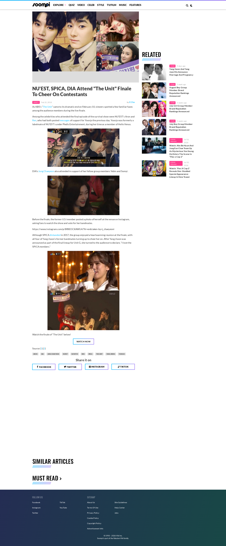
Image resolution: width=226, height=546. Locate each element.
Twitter (71, 367)
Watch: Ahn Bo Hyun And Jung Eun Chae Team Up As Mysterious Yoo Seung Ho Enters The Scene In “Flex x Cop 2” (181, 151)
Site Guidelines (121, 502)
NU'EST (65, 354)
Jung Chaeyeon (46, 171)
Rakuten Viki (118, 538)
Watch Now (84, 341)
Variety (36, 102)
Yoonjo (122, 354)
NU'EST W (75, 354)
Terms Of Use (92, 508)
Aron (35, 354)
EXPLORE (58, 5)
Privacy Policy (93, 513)
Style (100, 5)
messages (65, 120)
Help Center (120, 508)
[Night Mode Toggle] (191, 6)
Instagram (97, 366)
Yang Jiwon (110, 354)
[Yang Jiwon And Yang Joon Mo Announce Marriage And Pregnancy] (154, 72)
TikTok (62, 502)
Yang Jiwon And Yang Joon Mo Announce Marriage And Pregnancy (181, 72)
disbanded (55, 235)
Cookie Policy (93, 518)
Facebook (45, 367)
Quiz (72, 5)
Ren (34, 120)
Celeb (91, 5)
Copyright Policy (94, 523)
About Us (91, 502)
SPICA (90, 354)
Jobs (116, 513)
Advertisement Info (95, 528)
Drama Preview (173, 140)
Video (81, 5)
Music (123, 5)
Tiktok (124, 366)
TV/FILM (111, 5)
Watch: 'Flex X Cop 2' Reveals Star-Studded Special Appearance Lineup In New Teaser (179, 172)
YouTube (63, 508)
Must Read (45, 478)
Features (135, 5)
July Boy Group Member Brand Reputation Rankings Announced (181, 127)
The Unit (47, 106)
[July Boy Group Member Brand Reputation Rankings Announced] (154, 127)
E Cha (132, 102)
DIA (42, 354)
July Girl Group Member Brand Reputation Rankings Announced (181, 108)
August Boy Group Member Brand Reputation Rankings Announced (179, 91)
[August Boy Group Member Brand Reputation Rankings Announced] (154, 90)
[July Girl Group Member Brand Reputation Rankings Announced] (154, 109)
